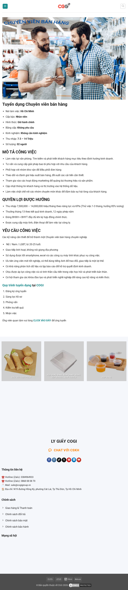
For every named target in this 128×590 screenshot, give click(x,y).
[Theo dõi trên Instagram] (54, 460)
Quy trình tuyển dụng (16, 285)
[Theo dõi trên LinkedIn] (74, 460)
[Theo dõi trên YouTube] (79, 460)
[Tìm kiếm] (122, 6)
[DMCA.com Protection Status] (80, 585)
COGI (40, 285)
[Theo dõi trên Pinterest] (69, 460)
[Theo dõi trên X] (64, 460)
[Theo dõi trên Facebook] (49, 460)
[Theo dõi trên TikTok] (59, 460)
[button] (5, 6)
